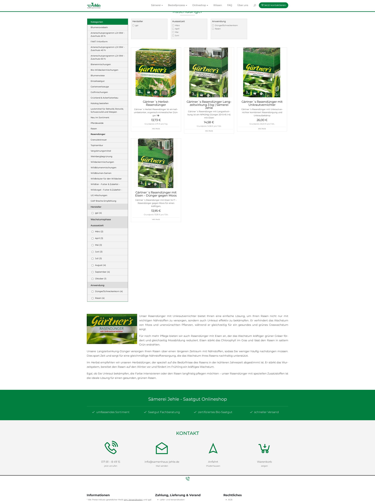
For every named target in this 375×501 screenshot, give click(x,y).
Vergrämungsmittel (101, 151)
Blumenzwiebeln (99, 27)
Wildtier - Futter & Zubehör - (105, 184)
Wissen (235, 5)
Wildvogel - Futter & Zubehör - (106, 189)
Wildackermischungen (102, 162)
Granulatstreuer (99, 139)
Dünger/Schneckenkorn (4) (109, 291)
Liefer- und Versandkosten (172, 500)
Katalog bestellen (100, 103)
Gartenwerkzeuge (100, 86)
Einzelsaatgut (98, 81)
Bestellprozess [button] (204, 5)
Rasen (94, 128)
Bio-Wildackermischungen (104, 70)
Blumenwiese (98, 75)
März (177, 25)
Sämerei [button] (189, 5)
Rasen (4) (100, 298)
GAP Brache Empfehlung (103, 201)
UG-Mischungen (99, 195)
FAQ (245, 5)
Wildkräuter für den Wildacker (106, 178)
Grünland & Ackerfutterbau (104, 97)
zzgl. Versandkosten (133, 500)
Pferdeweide (97, 123)
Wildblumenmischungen (103, 167)
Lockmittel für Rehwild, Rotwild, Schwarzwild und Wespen (107, 110)
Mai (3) (98, 245)
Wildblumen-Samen (101, 173)
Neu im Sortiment (100, 117)
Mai (176, 32)
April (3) (99, 238)
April (177, 29)
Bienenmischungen (101, 64)
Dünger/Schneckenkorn (226, 25)
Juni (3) (99, 251)
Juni (177, 35)
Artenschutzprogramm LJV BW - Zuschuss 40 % (108, 49)
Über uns (255, 5)
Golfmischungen (99, 92)
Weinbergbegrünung (101, 156)
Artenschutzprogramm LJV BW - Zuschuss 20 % (108, 34)
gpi (136, 25)
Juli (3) (98, 258)
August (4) (100, 265)
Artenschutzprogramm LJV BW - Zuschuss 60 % (108, 57)
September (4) (102, 272)
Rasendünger (98, 134)
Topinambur (97, 145)
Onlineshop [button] (221, 5)
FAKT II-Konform (99, 41)
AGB (230, 500)
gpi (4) (98, 213)
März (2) (99, 231)
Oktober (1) (100, 278)
